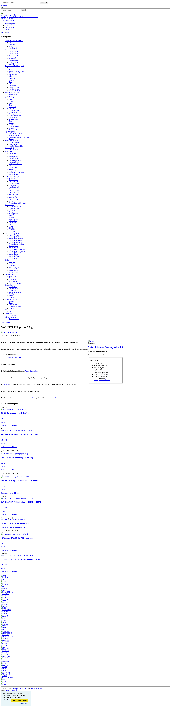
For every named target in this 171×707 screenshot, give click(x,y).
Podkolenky (12, 78)
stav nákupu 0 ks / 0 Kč (8, 15)
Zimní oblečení (9, 205)
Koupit (3, 422)
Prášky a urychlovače (15, 164)
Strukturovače (13, 185)
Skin (10, 165)
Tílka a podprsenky (15, 112)
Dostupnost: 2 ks (9, 514)
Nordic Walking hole (15, 292)
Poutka (11, 296)
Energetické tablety (15, 55)
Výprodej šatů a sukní (15, 253)
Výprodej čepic (13, 255)
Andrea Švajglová (11, 690)
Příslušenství (13, 48)
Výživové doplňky (14, 62)
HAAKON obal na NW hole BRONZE (16, 523)
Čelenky (11, 124)
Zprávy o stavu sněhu (7, 322)
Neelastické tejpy (14, 135)
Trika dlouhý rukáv (15, 116)
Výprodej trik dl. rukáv (16, 237)
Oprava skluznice (14, 192)
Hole (10, 105)
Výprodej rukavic (14, 258)
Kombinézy (12, 222)
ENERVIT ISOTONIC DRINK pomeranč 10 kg (20, 559)
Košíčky (11, 294)
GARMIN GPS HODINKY (14, 41)
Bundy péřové (13, 214)
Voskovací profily (14, 189)
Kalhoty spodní (13, 219)
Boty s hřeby (13, 94)
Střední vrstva (13, 117)
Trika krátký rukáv (14, 110)
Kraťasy (11, 114)
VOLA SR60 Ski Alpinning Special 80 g (17, 458)
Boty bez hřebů (13, 96)
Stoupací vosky (13, 167)
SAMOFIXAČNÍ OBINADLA (19, 137)
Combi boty (12, 279)
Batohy (11, 303)
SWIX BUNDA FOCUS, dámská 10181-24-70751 (21, 502)
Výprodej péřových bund (16, 244)
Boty (10, 82)
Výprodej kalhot (14, 247)
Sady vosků (12, 171)
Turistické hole (13, 288)
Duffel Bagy (13, 85)
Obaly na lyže (13, 304)
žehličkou (15, 378)
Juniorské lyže (13, 269)
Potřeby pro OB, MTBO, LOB (14, 66)
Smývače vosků (14, 183)
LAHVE (11, 64)
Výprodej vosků (14, 174)
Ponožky (11, 123)
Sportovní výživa (10, 50)
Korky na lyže (13, 181)
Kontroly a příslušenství (16, 73)
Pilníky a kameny (14, 199)
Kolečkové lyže (10, 98)
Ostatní (11, 201)
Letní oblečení (9, 108)
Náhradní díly (13, 107)
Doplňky (11, 139)
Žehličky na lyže (14, 190)
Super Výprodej (14, 235)
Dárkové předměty (14, 91)
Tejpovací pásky (10, 132)
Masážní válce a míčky (16, 146)
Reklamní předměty (15, 306)
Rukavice (12, 128)
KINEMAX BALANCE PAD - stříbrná (17, 538)
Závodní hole (13, 287)
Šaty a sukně (13, 221)
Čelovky (11, 308)
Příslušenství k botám (15, 283)
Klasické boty (13, 276)
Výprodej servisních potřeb (17, 203)
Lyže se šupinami (14, 267)
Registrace (4, 6)
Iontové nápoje (13, 57)
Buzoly (11, 69)
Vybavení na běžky (11, 299)
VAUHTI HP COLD (14, 357)
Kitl (6, 310)
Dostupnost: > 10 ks (10, 493)
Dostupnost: (13, 527)
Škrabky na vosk (14, 187)
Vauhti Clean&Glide (31, 371)
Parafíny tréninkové (15, 160)
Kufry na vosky (14, 194)
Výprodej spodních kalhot (17, 249)
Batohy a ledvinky (14, 130)
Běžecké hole (9, 285)
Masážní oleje (13, 144)
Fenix (10, 42)
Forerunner (12, 44)
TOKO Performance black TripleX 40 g (17, 413)
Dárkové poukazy (10, 317)
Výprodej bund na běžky (16, 242)
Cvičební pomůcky (15, 142)
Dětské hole (12, 290)
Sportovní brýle (9, 148)
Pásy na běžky (13, 271)
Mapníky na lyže (14, 89)
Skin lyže (12, 262)
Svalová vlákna (13, 60)
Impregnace (8, 151)
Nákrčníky (12, 230)
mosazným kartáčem (28, 398)
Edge (10, 46)
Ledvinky (12, 301)
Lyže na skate (13, 265)
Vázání (11, 101)
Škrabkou (6, 384)
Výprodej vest (13, 246)
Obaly (11, 103)
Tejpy (10, 83)
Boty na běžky (9, 274)
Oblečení (11, 80)
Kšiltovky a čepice (14, 126)
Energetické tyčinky (15, 53)
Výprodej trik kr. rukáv (16, 238)
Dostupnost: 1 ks (9, 425)
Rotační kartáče (13, 180)
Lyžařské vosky (10, 155)
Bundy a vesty (13, 119)
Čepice (11, 226)
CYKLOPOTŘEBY (11, 313)
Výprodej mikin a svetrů (16, 240)
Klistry (11, 169)
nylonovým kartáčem (51, 398)
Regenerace (12, 59)
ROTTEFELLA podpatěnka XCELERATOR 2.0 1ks (22, 481)
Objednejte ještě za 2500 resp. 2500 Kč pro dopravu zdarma (19, 17)
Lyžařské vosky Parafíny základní (105, 347)
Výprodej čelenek (14, 256)
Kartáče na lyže (13, 178)
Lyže (10, 99)
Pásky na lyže (13, 196)
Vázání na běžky (14, 272)
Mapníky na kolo (14, 87)
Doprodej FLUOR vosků (17, 173)
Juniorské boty (13, 281)
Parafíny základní (14, 158)
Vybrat (3, 511)
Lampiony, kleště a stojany (17, 71)
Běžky (7, 260)
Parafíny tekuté (13, 157)
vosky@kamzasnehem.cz (102, 380)
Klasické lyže (13, 263)
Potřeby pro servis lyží (12, 176)
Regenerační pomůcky (12, 140)
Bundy (11, 212)
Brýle (10, 76)
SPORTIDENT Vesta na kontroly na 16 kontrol (20, 434)
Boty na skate (13, 278)
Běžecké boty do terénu (12, 92)
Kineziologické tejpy (15, 133)
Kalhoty (11, 121)
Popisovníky (13, 75)
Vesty (10, 215)
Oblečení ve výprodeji (12, 233)
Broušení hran (13, 198)
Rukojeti (11, 297)
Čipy (10, 67)
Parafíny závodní (14, 162)
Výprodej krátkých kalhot (17, 251)
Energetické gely (14, 51)
